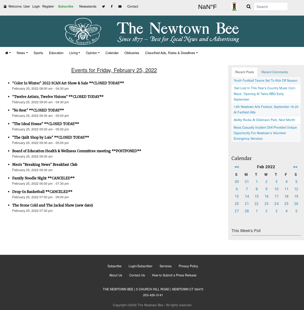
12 (296, 189)
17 (276, 196)
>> (295, 166)
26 (296, 204)
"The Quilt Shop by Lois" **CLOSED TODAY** (50, 137)
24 (276, 204)
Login (36, 6)
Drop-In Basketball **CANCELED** (42, 192)
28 (247, 211)
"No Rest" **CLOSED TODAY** (38, 110)
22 (257, 204)
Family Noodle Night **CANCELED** (43, 178)
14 (247, 196)
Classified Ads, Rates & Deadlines (170, 52)
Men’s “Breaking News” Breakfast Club (44, 164)
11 (286, 189)
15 (257, 196)
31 (247, 182)
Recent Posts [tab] (244, 72)
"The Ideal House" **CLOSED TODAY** (45, 124)
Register (48, 6)
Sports (38, 52)
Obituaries (131, 52)
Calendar (112, 52)
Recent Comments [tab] (274, 72)
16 (267, 196)
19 (296, 196)
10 (276, 189)
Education (56, 52)
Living (73, 52)
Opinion (91, 52)
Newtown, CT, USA (207, 6)
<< (237, 166)
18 (286, 196)
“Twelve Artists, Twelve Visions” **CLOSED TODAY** (58, 97)
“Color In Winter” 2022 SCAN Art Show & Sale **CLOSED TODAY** (68, 83)
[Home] (8, 52)
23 (267, 204)
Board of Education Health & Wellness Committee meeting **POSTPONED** (76, 151)
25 (286, 204)
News (21, 52)
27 (237, 211)
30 (237, 182)
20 (237, 204)
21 (247, 204)
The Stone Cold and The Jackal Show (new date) (52, 205)
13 (237, 196)
